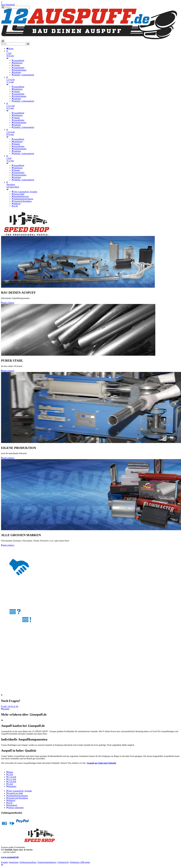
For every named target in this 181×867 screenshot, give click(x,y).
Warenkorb (12, 805)
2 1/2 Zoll (12, 779)
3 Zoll (10, 784)
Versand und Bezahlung (18, 798)
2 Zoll (10, 774)
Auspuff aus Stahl (15, 793)
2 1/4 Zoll (12, 777)
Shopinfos (12, 786)
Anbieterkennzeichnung (18, 796)
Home (10, 772)
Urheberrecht (63, 862)
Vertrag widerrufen (16, 807)
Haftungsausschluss (28, 862)
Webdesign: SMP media (80, 862)
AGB (10, 803)
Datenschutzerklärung (47, 862)
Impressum (13, 862)
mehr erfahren (8, 303)
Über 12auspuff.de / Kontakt (20, 791)
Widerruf (11, 800)
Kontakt (6, 709)
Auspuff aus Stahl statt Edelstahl (101, 763)
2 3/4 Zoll (12, 781)
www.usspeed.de (10, 857)
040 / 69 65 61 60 (10, 706)
